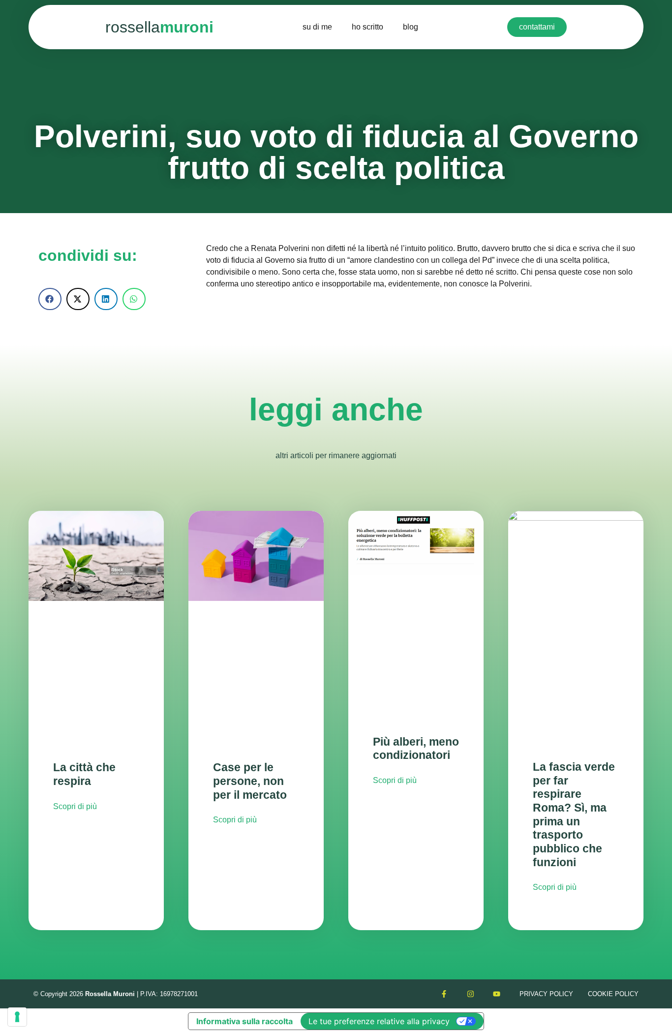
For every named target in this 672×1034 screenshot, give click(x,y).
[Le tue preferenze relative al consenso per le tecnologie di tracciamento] (17, 1016)
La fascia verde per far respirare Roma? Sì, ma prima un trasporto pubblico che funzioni (574, 814)
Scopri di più (75, 806)
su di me (317, 27)
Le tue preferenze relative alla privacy (379, 1021)
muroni (159, 27)
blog (410, 27)
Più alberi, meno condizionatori (416, 748)
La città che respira (84, 774)
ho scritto (367, 27)
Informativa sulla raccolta (244, 1021)
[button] (49, 299)
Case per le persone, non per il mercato (250, 781)
